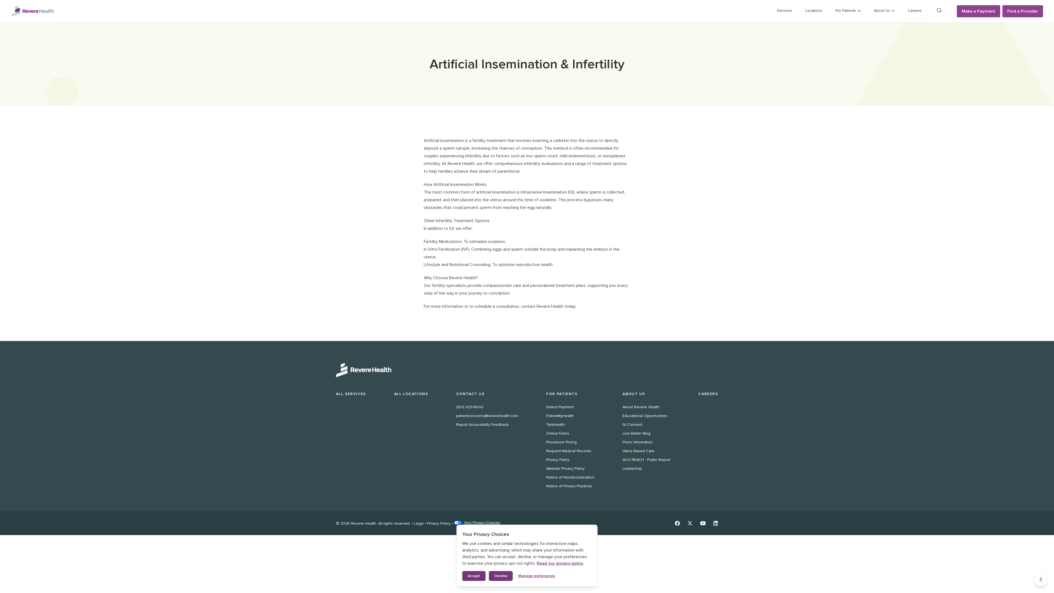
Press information (638, 442)
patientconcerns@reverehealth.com (487, 415)
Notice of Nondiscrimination (570, 477)
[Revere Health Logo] (32, 11)
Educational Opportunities (645, 415)
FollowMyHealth (560, 415)
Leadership (632, 468)
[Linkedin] (715, 523)
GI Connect (632, 424)
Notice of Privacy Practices (569, 486)
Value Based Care (638, 451)
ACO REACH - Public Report (646, 459)
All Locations (411, 393)
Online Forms (557, 433)
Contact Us (470, 393)
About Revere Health (641, 407)
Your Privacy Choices (482, 522)
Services (784, 10)
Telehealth (555, 424)
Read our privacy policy (560, 563)
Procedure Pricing (561, 442)
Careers (915, 10)
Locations (813, 10)
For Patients (562, 393)
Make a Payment (978, 11)
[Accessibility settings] (1040, 579)
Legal (419, 523)
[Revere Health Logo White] (527, 370)
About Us (634, 393)
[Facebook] (677, 523)
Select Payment (560, 407)
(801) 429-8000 (469, 407)
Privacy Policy (558, 459)
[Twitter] (690, 523)
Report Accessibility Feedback (482, 424)
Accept (474, 576)
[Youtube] (703, 523)
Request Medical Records (568, 451)
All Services (351, 393)
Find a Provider (1022, 11)
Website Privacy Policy (565, 468)
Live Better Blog (637, 433)
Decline (500, 576)
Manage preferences (536, 576)
